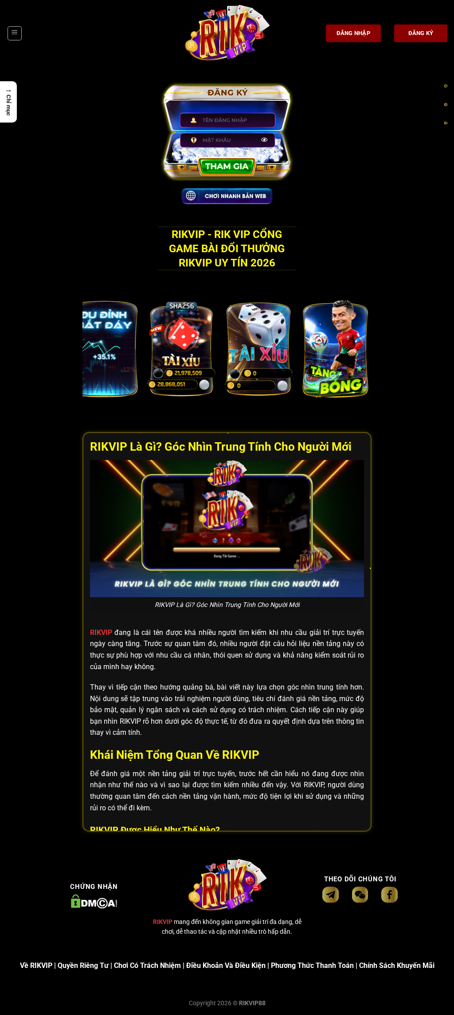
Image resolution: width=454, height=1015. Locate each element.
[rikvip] (227, 33)
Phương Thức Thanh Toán (312, 965)
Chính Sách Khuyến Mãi (396, 965)
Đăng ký (421, 33)
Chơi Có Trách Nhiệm (147, 965)
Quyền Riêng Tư (83, 965)
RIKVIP (101, 632)
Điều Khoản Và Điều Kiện (226, 965)
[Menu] (15, 33)
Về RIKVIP (36, 965)
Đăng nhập (353, 33)
